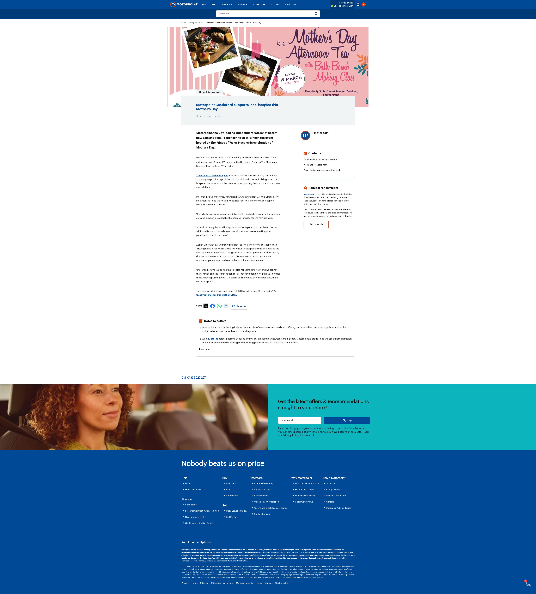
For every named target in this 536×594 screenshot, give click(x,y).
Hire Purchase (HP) (194, 517)
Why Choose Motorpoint (307, 483)
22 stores (212, 339)
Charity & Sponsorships (210, 92)
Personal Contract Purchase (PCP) (202, 511)
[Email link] (226, 307)
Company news (334, 489)
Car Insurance (261, 495)
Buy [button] (224, 477)
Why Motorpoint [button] (301, 477)
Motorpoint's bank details (338, 508)
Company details (244, 583)
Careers (330, 501)
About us (330, 483)
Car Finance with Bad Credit (199, 523)
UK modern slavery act (222, 583)
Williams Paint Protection (266, 501)
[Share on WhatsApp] (219, 307)
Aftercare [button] (256, 477)
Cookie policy (282, 583)
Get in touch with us (195, 489)
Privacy (185, 583)
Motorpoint (309, 194)
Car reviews (232, 495)
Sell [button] (224, 505)
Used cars (231, 483)
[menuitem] (201, 483)
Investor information (336, 495)
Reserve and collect (305, 489)
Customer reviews (304, 501)
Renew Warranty (262, 489)
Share (199, 306)
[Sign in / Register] (358, 4)
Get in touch (316, 224)
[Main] (184, 4)
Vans (228, 489)
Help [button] (184, 477)
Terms (195, 583)
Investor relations (263, 583)
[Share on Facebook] (212, 307)
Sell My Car (231, 517)
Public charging (262, 514)
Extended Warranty (263, 483)
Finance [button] (186, 499)
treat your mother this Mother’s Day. (216, 295)
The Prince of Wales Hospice (212, 176)
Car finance (191, 504)
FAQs (187, 483)
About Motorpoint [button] (334, 477)
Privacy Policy (291, 435)
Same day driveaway (305, 495)
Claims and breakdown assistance (271, 508)
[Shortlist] (364, 4)
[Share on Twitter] (206, 307)
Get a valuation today (236, 511)
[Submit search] (316, 13)
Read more (204, 349)
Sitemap (204, 583)
